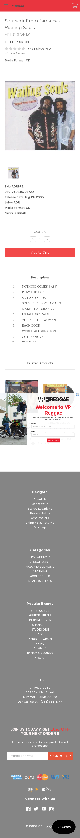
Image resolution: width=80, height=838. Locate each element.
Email (33, 423)
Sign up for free (53, 440)
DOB (33, 431)
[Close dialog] (77, 394)
